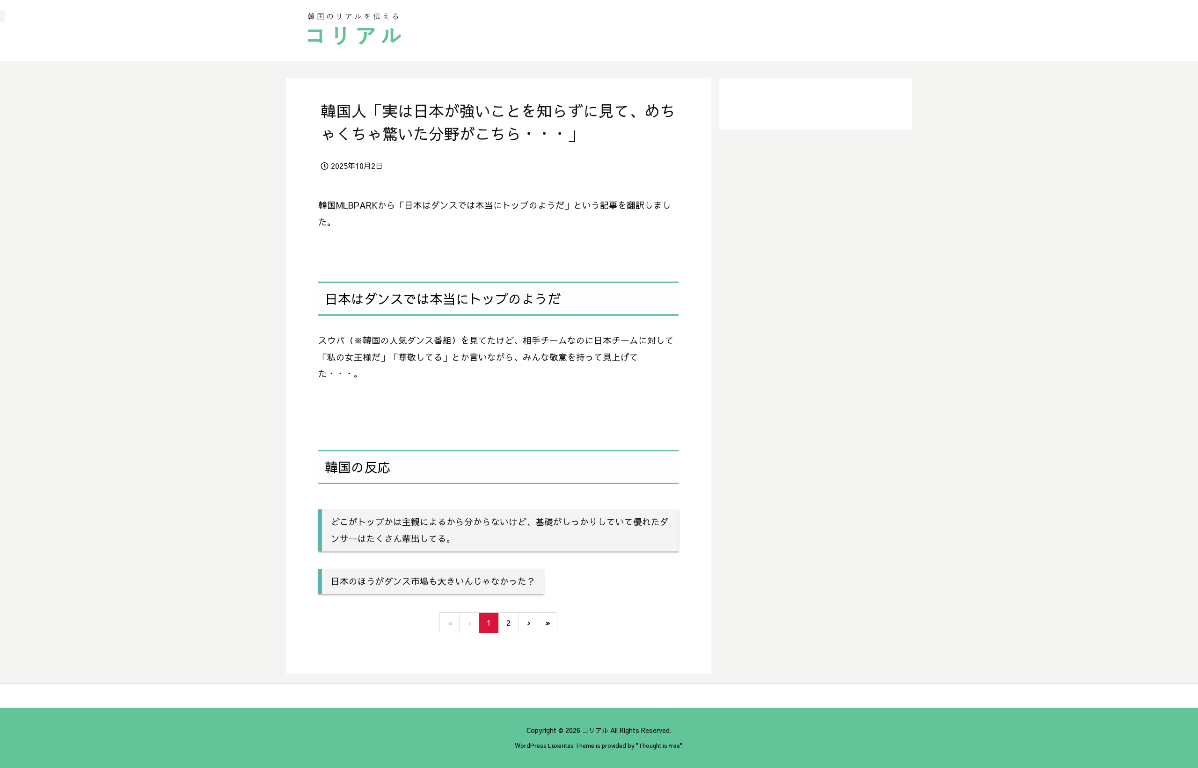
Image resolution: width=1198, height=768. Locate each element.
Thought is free (659, 745)
